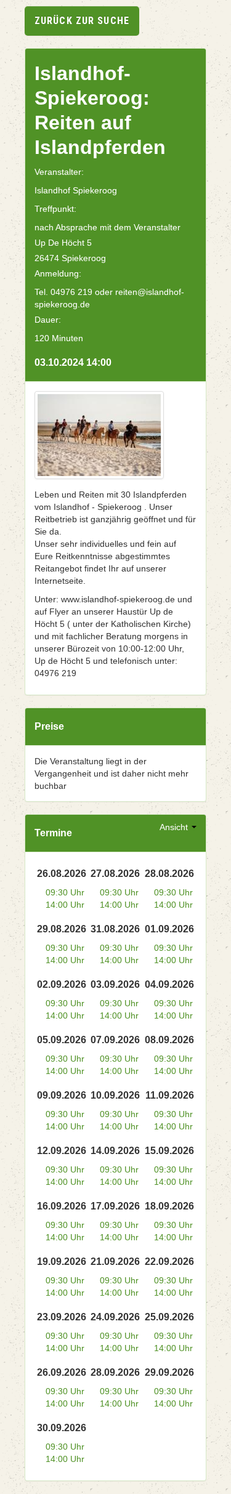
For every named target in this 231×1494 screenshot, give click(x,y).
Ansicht (175, 827)
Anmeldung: (57, 273)
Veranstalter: (59, 172)
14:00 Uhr (65, 905)
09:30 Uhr (65, 892)
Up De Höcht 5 (63, 243)
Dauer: (47, 320)
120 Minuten (58, 338)
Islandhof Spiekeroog (75, 190)
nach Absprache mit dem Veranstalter (107, 227)
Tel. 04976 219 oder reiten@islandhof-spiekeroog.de (109, 298)
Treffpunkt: (55, 209)
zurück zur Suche (81, 20)
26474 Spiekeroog (70, 258)
